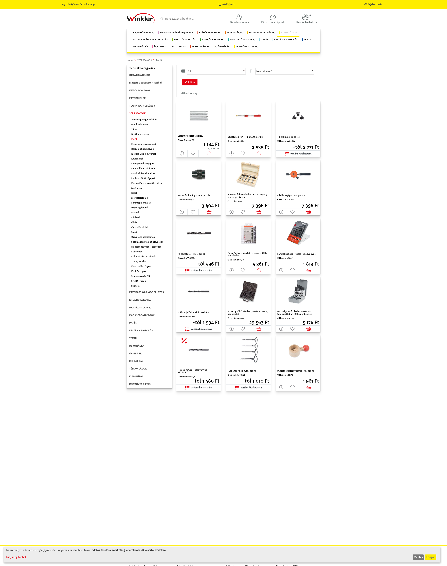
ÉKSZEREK (135, 353)
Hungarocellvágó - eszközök (146, 246)
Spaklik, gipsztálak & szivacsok (147, 242)
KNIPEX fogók (138, 271)
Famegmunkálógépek (142, 163)
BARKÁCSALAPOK (140, 307)
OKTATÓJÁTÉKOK (139, 75)
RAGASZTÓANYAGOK (142, 315)
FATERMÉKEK (137, 98)
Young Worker (138, 261)
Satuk (134, 232)
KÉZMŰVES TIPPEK (140, 384)
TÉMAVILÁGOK (138, 368)
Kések (134, 193)
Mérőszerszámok (140, 198)
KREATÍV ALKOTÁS (140, 299)
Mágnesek (136, 188)
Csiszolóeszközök (140, 227)
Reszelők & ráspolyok (142, 149)
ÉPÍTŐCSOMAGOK (140, 90)
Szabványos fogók (140, 276)
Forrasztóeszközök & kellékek (146, 183)
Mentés (418, 557)
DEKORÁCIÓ (136, 345)
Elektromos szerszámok (143, 144)
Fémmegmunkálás (141, 202)
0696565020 (73, 4)
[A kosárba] (210, 153)
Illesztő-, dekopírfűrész (143, 154)
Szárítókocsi (137, 251)
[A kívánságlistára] (193, 153)
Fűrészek (136, 217)
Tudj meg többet (16, 557)
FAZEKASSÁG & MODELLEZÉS (146, 292)
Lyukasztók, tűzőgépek (143, 178)
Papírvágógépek (139, 207)
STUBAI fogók (138, 281)
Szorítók (135, 286)
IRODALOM (136, 361)
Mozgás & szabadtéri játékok (145, 82)
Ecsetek (135, 212)
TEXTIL (133, 338)
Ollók (134, 222)
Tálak (134, 129)
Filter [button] (191, 82)
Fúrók (134, 139)
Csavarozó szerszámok (143, 237)
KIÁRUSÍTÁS (136, 376)
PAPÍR (133, 322)
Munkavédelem (139, 124)
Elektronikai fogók (141, 266)
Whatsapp (89, 4)
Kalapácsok (137, 158)
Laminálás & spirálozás (143, 168)
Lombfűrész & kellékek (143, 173)
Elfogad (430, 557)
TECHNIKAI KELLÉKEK (142, 105)
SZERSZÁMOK (137, 113)
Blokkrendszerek (140, 134)
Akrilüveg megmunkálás (144, 119)
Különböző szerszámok (143, 256)
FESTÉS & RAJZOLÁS (141, 330)
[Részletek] (182, 153)
